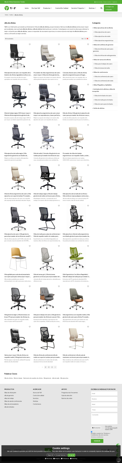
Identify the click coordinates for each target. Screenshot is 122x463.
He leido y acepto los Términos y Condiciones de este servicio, (100, 435)
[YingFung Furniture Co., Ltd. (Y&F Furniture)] (10, 8)
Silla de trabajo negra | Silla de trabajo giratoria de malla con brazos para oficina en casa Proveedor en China (47, 195)
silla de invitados (9, 407)
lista (85, 39)
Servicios (36, 398)
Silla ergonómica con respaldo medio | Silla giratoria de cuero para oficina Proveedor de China (76, 316)
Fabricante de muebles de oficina (33, 378)
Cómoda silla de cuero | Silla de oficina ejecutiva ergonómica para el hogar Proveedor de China (75, 74)
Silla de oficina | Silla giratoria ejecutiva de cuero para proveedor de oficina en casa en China (76, 114)
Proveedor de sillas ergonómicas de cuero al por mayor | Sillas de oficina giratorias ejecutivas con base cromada (47, 74)
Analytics (57, 458)
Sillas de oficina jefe (10, 392)
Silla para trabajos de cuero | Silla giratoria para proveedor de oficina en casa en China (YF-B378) (47, 316)
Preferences (66, 458)
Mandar (97, 441)
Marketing (74, 458)
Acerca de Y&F (37, 392)
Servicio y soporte (77, 8)
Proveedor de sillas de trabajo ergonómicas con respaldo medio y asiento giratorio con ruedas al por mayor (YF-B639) (76, 154)
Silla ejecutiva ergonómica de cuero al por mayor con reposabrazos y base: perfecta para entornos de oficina (47, 114)
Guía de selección (66, 395)
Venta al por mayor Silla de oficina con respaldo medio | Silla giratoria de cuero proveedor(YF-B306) (17, 356)
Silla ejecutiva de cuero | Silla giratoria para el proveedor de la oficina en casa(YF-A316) (17, 235)
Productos (46, 8)
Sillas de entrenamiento (11, 404)
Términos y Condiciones (97, 437)
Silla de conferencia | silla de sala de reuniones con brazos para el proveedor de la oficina (76, 356)
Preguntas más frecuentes (69, 392)
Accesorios (97, 428)
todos (11, 15)
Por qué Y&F (36, 8)
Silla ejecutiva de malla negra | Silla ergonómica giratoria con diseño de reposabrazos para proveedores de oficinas (18, 154)
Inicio (26, 8)
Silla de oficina (8, 378)
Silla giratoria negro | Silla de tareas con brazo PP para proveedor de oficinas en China (17, 316)
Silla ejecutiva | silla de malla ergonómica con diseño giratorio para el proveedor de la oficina (76, 235)
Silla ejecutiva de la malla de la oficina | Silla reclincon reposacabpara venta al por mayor (76, 195)
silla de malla (55, 378)
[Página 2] (55, 367)
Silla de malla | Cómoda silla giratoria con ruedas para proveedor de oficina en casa (47, 154)
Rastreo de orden (66, 398)
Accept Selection (61, 455)
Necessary (49, 458)
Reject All (50, 455)
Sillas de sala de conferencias (13, 401)
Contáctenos (37, 404)
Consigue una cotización (109, 8)
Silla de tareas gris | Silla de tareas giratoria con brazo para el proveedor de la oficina (47, 276)
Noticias (92, 8)
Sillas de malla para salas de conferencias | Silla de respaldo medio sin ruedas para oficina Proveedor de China (47, 235)
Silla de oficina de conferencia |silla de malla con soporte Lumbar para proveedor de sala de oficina (47, 356)
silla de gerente (9, 395)
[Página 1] (39, 367)
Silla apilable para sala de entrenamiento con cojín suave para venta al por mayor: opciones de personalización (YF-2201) (17, 276)
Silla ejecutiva (64, 378)
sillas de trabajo (9, 398)
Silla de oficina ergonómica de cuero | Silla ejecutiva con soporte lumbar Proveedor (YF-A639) (17, 195)
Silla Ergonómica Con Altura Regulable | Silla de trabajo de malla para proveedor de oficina (76, 276)
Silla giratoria (47, 378)
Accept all (71, 455)
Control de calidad (61, 8)
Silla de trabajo (18, 378)
